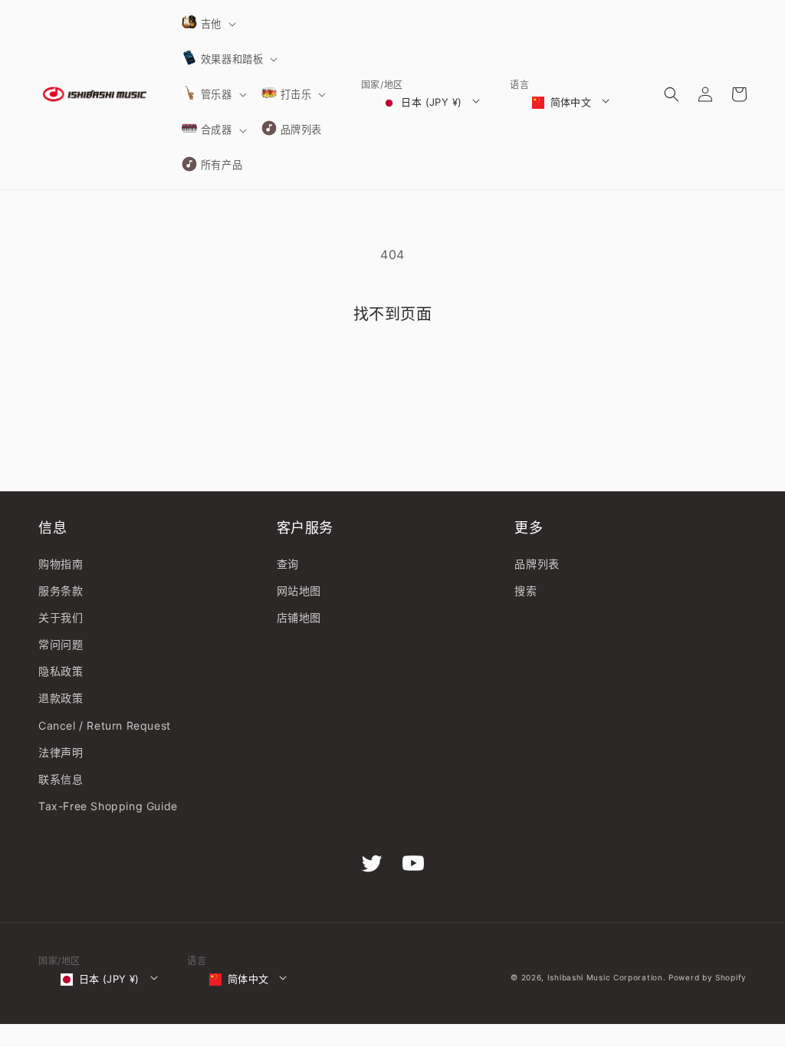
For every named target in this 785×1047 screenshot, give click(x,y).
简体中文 (571, 102)
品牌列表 (536, 563)
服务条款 (60, 590)
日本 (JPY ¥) (431, 102)
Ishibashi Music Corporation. (607, 977)
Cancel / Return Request (104, 725)
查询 (288, 563)
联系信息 (60, 779)
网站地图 (299, 590)
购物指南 (60, 563)
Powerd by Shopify (707, 977)
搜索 (525, 590)
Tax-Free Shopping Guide (108, 805)
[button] (207, 23)
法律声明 (60, 752)
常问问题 (60, 644)
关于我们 (60, 617)
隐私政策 (60, 671)
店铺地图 (299, 617)
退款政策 (60, 697)
